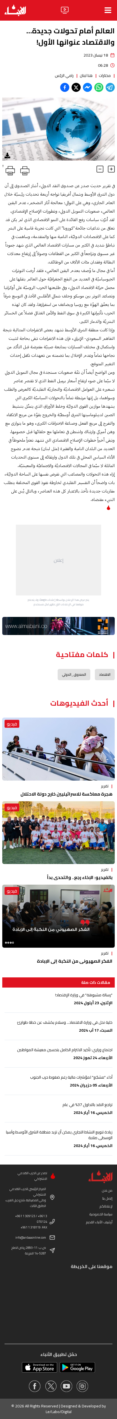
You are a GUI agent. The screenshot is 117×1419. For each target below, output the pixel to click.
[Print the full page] (24, 169)
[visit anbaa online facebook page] (34, 1386)
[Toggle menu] (107, 10)
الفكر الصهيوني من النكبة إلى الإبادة (74, 961)
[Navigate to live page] (64, 10)
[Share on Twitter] (76, 87)
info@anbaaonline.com (30, 1237)
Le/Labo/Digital (59, 1411)
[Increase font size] (111, 169)
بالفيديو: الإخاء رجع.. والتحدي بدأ (79, 877)
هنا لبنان (86, 75)
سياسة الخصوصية (100, 1214)
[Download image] (7, 155)
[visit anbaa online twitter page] (50, 1386)
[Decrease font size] (100, 169)
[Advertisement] (58, 560)
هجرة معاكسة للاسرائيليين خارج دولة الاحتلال (66, 794)
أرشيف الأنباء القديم (99, 1222)
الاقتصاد (104, 674)
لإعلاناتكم (106, 1206)
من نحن (107, 1190)
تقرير (104, 786)
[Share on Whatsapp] (98, 87)
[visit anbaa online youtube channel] (66, 1386)
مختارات (105, 75)
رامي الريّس (64, 75)
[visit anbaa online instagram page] (82, 1386)
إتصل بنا (107, 1198)
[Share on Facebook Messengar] (87, 87)
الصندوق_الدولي (74, 674)
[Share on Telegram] (110, 87)
